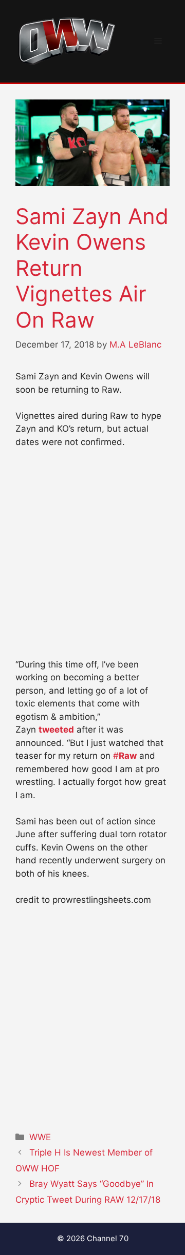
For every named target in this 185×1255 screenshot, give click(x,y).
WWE (40, 1137)
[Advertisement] (92, 558)
